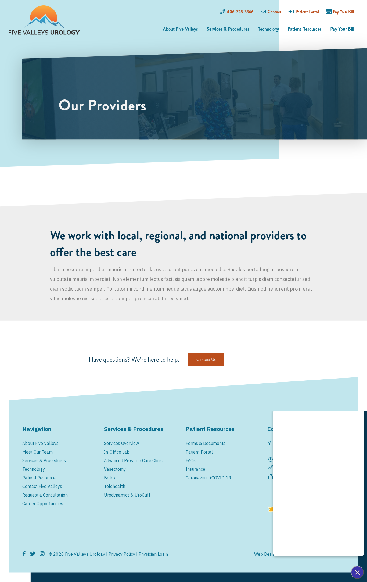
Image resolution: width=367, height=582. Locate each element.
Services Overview (121, 443)
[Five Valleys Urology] (44, 20)
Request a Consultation (45, 495)
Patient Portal (307, 12)
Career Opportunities (42, 503)
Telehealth (114, 486)
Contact (275, 12)
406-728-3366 (240, 12)
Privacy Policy (122, 554)
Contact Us (206, 359)
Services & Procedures (228, 29)
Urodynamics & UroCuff (127, 495)
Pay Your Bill (343, 12)
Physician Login (153, 554)
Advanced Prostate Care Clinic (133, 460)
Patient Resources (304, 29)
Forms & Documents (205, 443)
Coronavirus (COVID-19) (209, 477)
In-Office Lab (116, 452)
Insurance (195, 469)
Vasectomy (115, 469)
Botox (110, 477)
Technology (268, 29)
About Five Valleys (180, 29)
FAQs (191, 460)
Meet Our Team (37, 452)
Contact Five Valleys (42, 486)
